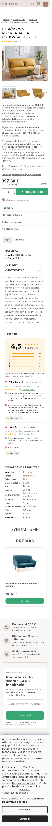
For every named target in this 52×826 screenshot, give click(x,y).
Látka (26, 483)
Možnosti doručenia (17, 200)
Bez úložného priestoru (30, 494)
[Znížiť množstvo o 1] (14, 193)
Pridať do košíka (34, 192)
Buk (25, 479)
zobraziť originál (31, 386)
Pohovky (27, 472)
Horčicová (28, 475)
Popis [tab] (7, 239)
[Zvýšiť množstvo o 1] (14, 190)
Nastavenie (24, 809)
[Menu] (45, 4)
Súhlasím (25, 819)
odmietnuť (24, 789)
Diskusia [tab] (19, 239)
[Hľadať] (32, 4)
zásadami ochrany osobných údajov (19, 724)
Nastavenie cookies (23, 783)
